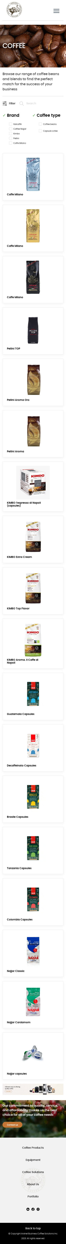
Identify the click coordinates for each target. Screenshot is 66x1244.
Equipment (33, 1160)
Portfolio (33, 1196)
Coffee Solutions (33, 1172)
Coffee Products (33, 1147)
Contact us (12, 1125)
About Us (33, 1184)
